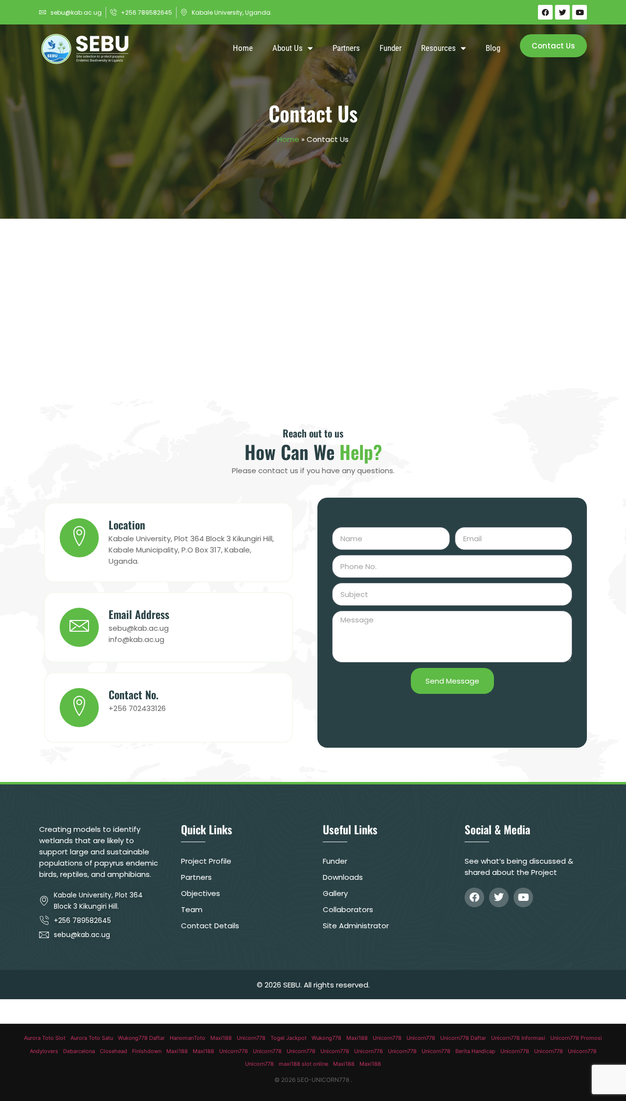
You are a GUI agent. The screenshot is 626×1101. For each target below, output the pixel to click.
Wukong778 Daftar (141, 1037)
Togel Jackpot (288, 1037)
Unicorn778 (251, 1037)
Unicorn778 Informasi (518, 1037)
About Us (287, 48)
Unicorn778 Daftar (463, 1037)
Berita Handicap (475, 1051)
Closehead (113, 1051)
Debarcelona (79, 1051)
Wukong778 (326, 1037)
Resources (438, 48)
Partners (346, 48)
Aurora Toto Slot (45, 1037)
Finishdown (146, 1051)
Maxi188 (221, 1037)
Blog (493, 48)
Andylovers (44, 1051)
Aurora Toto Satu (91, 1037)
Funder (391, 48)
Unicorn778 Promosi (576, 1037)
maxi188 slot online (303, 1063)
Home (243, 48)
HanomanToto (187, 1037)
